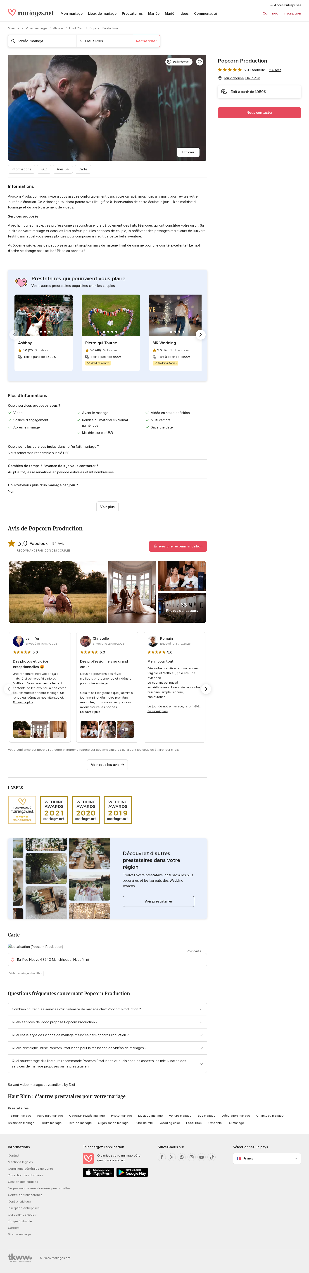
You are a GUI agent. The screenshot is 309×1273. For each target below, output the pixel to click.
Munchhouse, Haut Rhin (242, 78)
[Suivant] (201, 335)
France (248, 1158)
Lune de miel (144, 1123)
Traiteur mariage (19, 1116)
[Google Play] (132, 1176)
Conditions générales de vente (30, 1169)
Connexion (271, 13)
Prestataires (132, 13)
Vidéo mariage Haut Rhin (25, 973)
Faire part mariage (50, 1116)
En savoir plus (23, 702)
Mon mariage (72, 13)
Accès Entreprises (287, 5)
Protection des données (25, 1175)
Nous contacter (260, 112)
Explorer (188, 152)
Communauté (205, 13)
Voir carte (194, 951)
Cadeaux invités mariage (87, 1116)
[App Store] (98, 1176)
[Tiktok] (211, 1157)
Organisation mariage (113, 1123)
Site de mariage (19, 1234)
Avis (63, 169)
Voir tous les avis (105, 764)
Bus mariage (207, 1116)
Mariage (14, 28)
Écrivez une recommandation (178, 546)
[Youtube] (201, 1157)
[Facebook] (162, 1157)
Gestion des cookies (23, 1182)
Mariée (153, 13)
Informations (21, 169)
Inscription (292, 13)
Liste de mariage (80, 1123)
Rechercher (146, 41)
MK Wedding (164, 342)
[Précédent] (14, 335)
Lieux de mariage (102, 13)
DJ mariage (236, 1123)
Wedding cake (170, 1123)
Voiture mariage (180, 1116)
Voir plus (107, 507)
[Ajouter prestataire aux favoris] (199, 61)
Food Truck (194, 1123)
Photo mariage (121, 1116)
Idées (184, 13)
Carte (82, 169)
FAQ (44, 169)
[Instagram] (192, 1157)
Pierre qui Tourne (101, 342)
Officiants (215, 1123)
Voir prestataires (159, 901)
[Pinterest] (182, 1157)
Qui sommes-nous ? (22, 1215)
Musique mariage (150, 1116)
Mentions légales (20, 1162)
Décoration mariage (236, 1116)
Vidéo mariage (37, 28)
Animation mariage (21, 1123)
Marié (169, 13)
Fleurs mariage (51, 1123)
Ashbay (25, 342)
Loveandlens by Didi (59, 1084)
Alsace (58, 28)
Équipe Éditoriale (20, 1221)
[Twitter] (172, 1157)
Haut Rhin (76, 28)
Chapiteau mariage (270, 1116)
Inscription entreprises (24, 1208)
